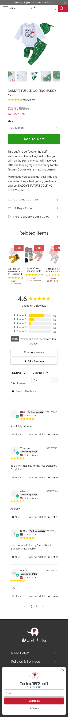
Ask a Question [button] (36, 361)
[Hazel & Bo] (34, 8)
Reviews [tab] (16, 372)
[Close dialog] (63, 670)
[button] (50, 434)
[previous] (11, 44)
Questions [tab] (38, 372)
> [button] (43, 606)
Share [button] (18, 434)
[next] (56, 44)
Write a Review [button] (35, 352)
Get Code (34, 701)
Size (10, 121)
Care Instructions (26, 199)
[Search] (54, 8)
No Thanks (34, 708)
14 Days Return (24, 208)
